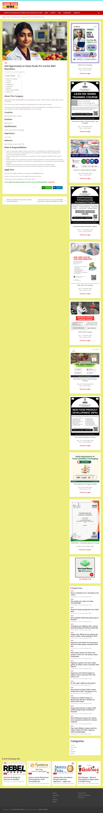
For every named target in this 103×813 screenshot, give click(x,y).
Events (53, 13)
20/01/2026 (7, 781)
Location (9, 81)
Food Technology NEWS (85, 596)
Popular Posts (77, 588)
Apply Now (9, 92)
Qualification (10, 84)
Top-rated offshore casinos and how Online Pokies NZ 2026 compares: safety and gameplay (84, 730)
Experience (10, 86)
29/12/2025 (56, 783)
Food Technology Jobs (12, 759)
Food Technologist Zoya (18, 72)
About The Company (11, 79)
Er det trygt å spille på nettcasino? (83, 683)
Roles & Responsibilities (12, 90)
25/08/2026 (74, 621)
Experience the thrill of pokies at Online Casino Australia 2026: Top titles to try (83, 675)
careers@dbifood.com (37, 173)
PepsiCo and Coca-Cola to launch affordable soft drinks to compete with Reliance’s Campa (50, 200)
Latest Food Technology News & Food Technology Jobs (23, 13)
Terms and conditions (84, 795)
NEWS (46, 13)
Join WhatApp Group (85, 579)
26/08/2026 (74, 596)
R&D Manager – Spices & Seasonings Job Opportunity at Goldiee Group (88, 779)
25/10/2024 (7, 72)
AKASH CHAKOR (43, 809)
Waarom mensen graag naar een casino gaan (85, 610)
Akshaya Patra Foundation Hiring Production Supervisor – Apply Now (62, 779)
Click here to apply (85, 131)
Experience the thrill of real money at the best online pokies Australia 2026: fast (84, 644)
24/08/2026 (74, 658)
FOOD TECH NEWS (18, 809)
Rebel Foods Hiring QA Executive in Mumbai (12, 778)
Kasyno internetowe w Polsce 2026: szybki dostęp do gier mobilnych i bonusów (83, 710)
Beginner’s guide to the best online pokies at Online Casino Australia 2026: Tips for (85, 664)
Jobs (59, 13)
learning (76, 13)
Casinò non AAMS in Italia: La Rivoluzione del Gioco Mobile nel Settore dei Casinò (82, 699)
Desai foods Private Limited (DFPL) (14, 100)
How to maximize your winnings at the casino (85, 594)
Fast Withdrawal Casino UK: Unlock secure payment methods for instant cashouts (84, 720)
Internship (67, 13)
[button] (18, 76)
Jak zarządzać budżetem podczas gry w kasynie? (85, 619)
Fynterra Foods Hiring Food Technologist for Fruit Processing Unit (38, 779)
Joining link (51, 182)
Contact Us (81, 797)
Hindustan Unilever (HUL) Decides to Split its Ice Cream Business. (19, 200)
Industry (9, 88)
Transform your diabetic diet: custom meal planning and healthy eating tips (84, 627)
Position (9, 82)
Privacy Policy (82, 793)
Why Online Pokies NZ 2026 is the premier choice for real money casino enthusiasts (84, 654)
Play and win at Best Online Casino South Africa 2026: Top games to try (84, 690)
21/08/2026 (74, 723)
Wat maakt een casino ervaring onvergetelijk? (82, 602)
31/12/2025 (31, 783)
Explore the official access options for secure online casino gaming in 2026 (84, 635)
